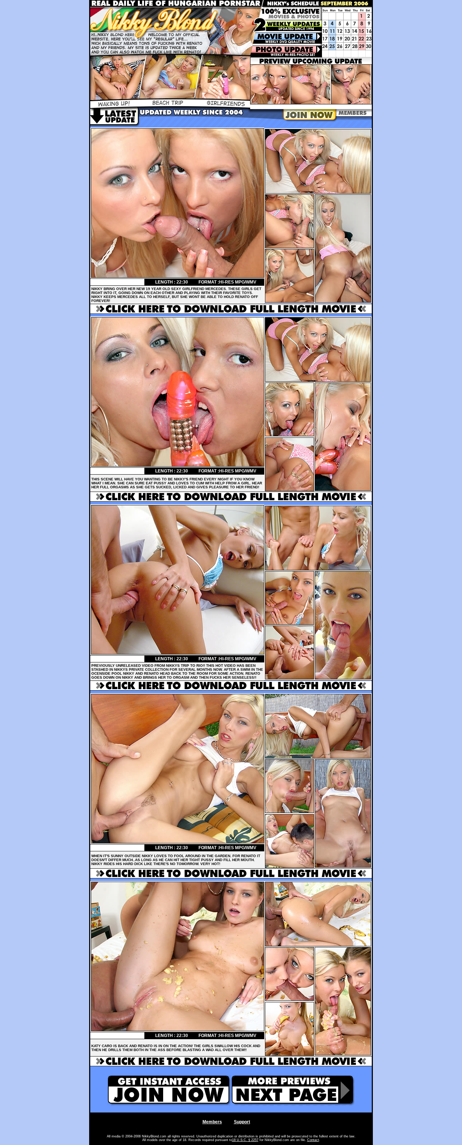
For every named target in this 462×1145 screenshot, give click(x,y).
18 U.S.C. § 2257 (245, 1140)
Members (212, 1121)
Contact (313, 1140)
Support (242, 1121)
